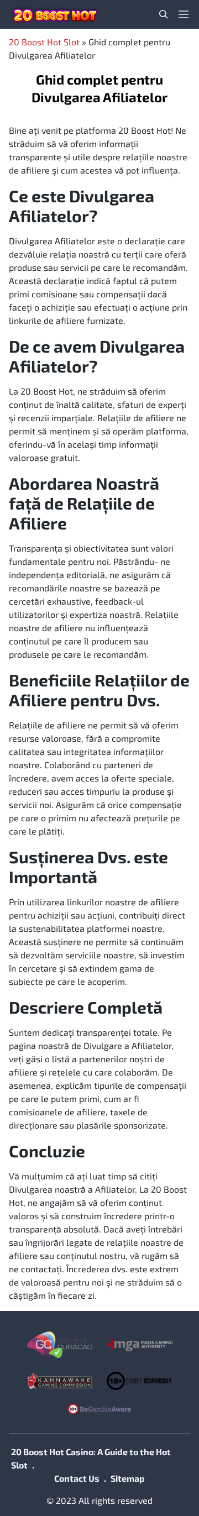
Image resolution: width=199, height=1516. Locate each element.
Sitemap (128, 1478)
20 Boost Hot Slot (44, 41)
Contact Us (77, 1478)
